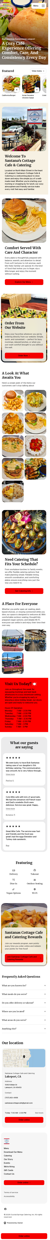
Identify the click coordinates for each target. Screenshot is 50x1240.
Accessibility (9, 1196)
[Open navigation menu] (43, 5)
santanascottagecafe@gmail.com (19, 1103)
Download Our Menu (13, 1152)
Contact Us (9, 1174)
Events (7, 1163)
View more (10, 774)
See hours (39, 1113)
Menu (35, 5)
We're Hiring (9, 1166)
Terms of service (11, 1192)
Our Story (8, 1159)
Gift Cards (8, 1170)
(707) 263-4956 (11, 1098)
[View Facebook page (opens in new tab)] (5, 1209)
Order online (24, 1120)
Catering (8, 1155)
